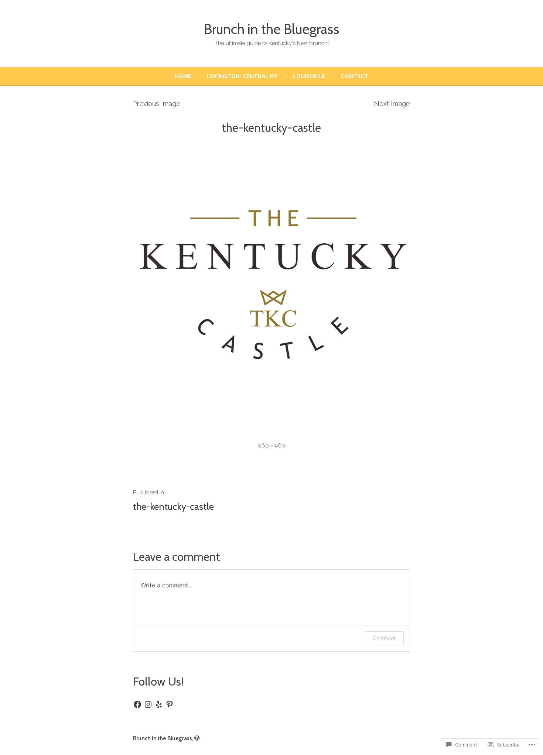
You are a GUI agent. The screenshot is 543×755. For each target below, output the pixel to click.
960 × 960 (271, 445)
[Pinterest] (169, 704)
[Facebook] (137, 704)
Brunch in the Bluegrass (271, 29)
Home (183, 76)
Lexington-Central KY (242, 76)
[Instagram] (148, 704)
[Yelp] (158, 704)
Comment (384, 638)
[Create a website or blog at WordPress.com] (196, 738)
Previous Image (156, 103)
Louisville (309, 76)
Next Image (392, 103)
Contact (355, 76)
